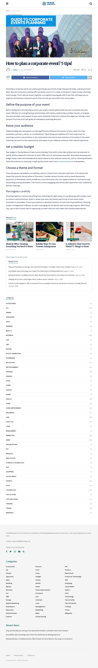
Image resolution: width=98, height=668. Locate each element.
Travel (9, 508)
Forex (8, 385)
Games (8, 394)
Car (7, 340)
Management (11, 431)
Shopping (10, 472)
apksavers (10, 317)
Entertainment (12, 367)
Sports (9, 481)
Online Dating (11, 444)
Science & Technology (15, 463)
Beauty (9, 331)
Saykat (15, 70)
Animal (8, 312)
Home (8, 11)
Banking (9, 326)
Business (9, 335)
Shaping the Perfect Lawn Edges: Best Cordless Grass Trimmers (31, 279)
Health (9, 399)
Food (8, 381)
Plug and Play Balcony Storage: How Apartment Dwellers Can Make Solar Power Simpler (39, 267)
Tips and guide (15, 11)
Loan (8, 426)
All (7, 308)
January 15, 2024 (11, 249)
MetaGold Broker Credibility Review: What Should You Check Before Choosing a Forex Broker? (41, 275)
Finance (9, 376)
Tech (8, 485)
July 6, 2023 (40, 249)
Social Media (11, 476)
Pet (7, 449)
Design (8, 349)
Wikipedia (10, 513)
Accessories (11, 303)
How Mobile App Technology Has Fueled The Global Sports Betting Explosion (35, 271)
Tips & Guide (11, 494)
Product (9, 454)
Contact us (30, 655)
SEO (7, 467)
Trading (9, 504)
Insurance (10, 413)
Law (7, 417)
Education (10, 362)
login (13, 257)
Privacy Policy (18, 655)
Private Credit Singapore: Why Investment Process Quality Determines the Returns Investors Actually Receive (47, 283)
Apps (8, 322)
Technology (11, 490)
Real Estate (10, 458)
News (8, 440)
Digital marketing (13, 353)
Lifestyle (10, 422)
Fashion (9, 372)
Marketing (10, 435)
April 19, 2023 (70, 249)
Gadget (9, 390)
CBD (7, 344)
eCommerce (10, 358)
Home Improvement (13, 408)
